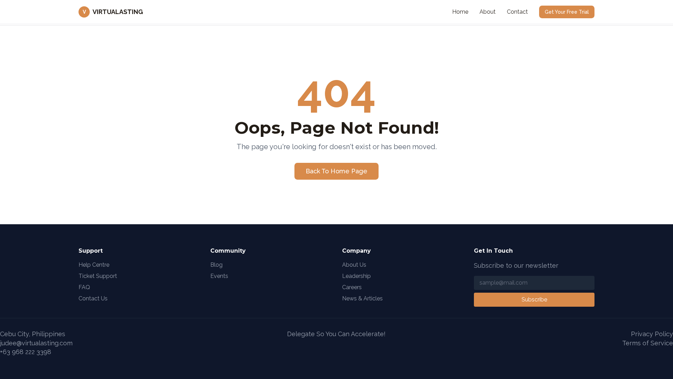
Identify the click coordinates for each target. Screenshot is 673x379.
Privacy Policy (652, 334)
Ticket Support (98, 276)
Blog (216, 264)
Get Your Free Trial (567, 12)
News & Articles (362, 298)
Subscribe (534, 299)
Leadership (356, 276)
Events (219, 276)
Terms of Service (647, 343)
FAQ (84, 287)
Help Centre (94, 264)
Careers (352, 287)
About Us (354, 264)
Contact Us (93, 298)
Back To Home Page (336, 171)
